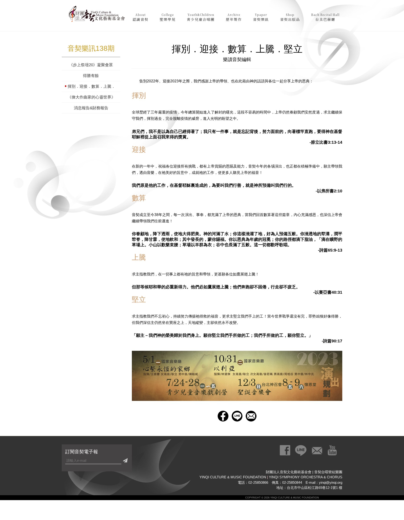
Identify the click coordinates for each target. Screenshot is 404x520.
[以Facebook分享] (223, 416)
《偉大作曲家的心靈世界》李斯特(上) (91, 97)
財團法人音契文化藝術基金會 (97, 15)
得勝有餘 (91, 75)
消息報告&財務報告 (91, 108)
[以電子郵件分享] (251, 416)
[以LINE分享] (237, 416)
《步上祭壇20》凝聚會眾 (91, 65)
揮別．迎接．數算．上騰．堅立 (91, 86)
